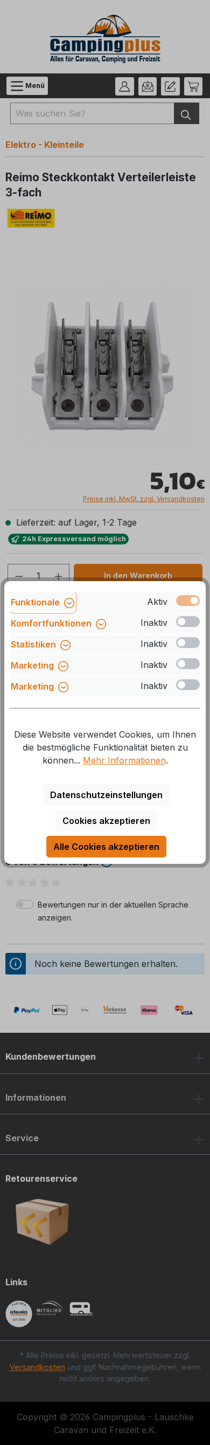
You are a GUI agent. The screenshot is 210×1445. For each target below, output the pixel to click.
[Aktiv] (188, 600)
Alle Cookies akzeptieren (106, 846)
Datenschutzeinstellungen (106, 794)
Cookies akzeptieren (106, 820)
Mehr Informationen (124, 760)
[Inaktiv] (188, 621)
